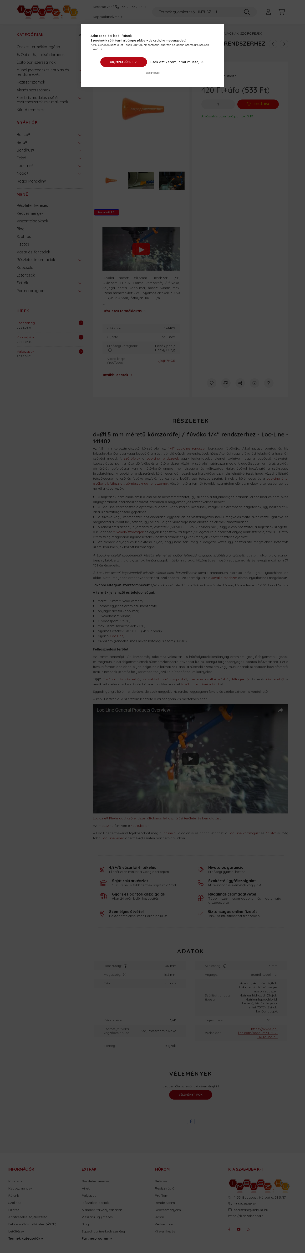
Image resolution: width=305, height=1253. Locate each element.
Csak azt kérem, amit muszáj (174, 62)
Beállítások (153, 72)
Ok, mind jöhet (121, 62)
